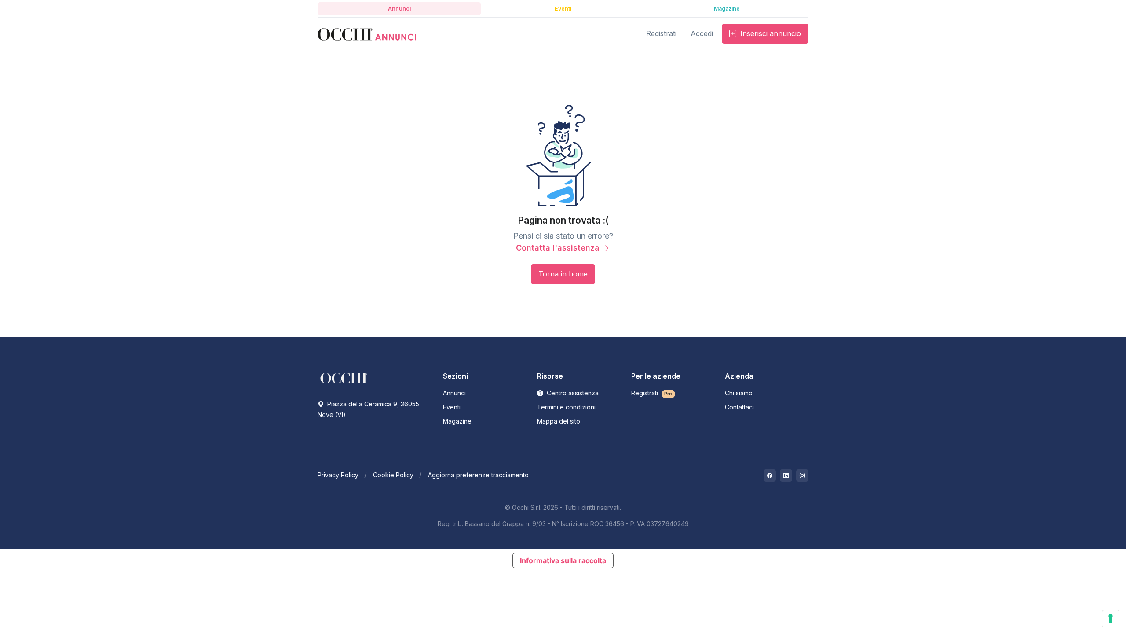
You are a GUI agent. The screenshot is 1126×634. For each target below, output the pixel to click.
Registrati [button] (661, 33)
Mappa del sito (558, 421)
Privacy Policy (338, 475)
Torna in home (563, 273)
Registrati (652, 393)
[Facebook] (770, 475)
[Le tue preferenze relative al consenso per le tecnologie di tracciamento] (1110, 618)
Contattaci (739, 407)
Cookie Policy (393, 475)
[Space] (344, 377)
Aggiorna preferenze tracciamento (478, 475)
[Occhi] (367, 34)
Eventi (452, 407)
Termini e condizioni (566, 407)
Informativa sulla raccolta (563, 560)
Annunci (454, 393)
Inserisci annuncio (769, 33)
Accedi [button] (702, 33)
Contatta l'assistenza (559, 247)
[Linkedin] (786, 475)
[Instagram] (802, 475)
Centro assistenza (572, 393)
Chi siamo (739, 393)
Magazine (457, 421)
